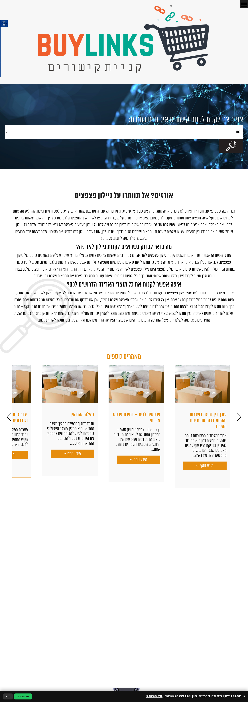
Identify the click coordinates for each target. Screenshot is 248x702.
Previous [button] (239, 416)
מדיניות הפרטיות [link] (154, 696)
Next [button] (8, 416)
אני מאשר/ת (23, 696)
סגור (7, 696)
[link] (124, 42)
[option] (169, 423)
